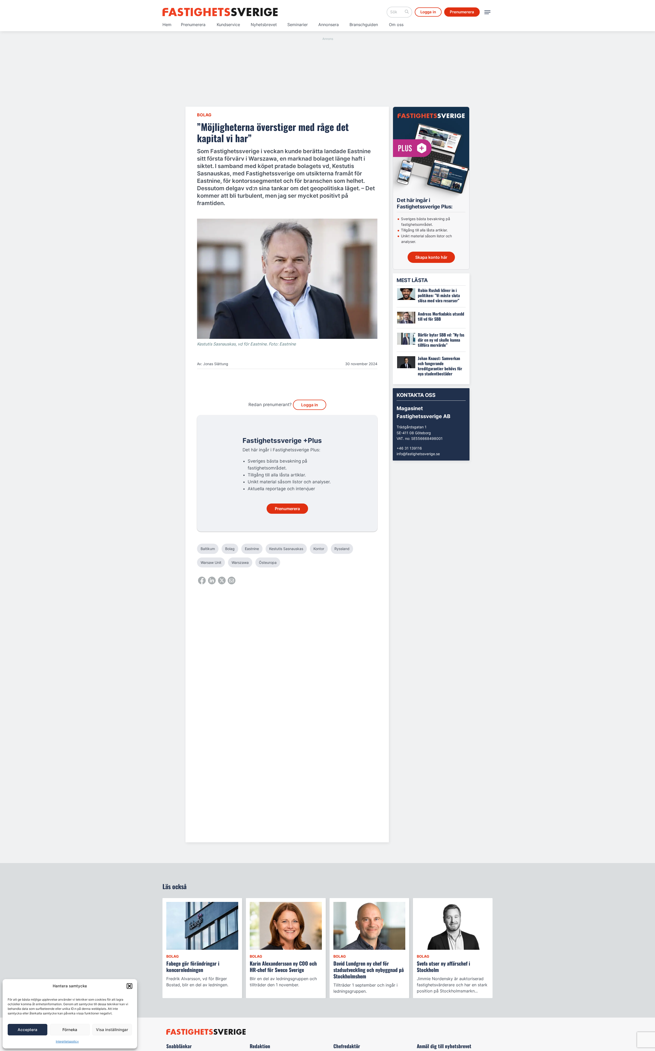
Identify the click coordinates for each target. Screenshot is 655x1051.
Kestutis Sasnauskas (286, 548)
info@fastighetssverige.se (418, 454)
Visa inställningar (112, 1029)
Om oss (396, 24)
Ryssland (342, 548)
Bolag (204, 114)
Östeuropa (268, 562)
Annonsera (328, 24)
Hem (166, 24)
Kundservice (228, 24)
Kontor (318, 548)
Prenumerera (193, 24)
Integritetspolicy (67, 1041)
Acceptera (27, 1029)
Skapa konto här (431, 257)
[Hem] (220, 12)
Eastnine (252, 548)
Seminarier (297, 24)
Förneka (69, 1029)
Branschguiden (364, 24)
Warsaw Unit (211, 562)
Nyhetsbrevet (264, 24)
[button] (129, 986)
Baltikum (208, 548)
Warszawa (240, 562)
